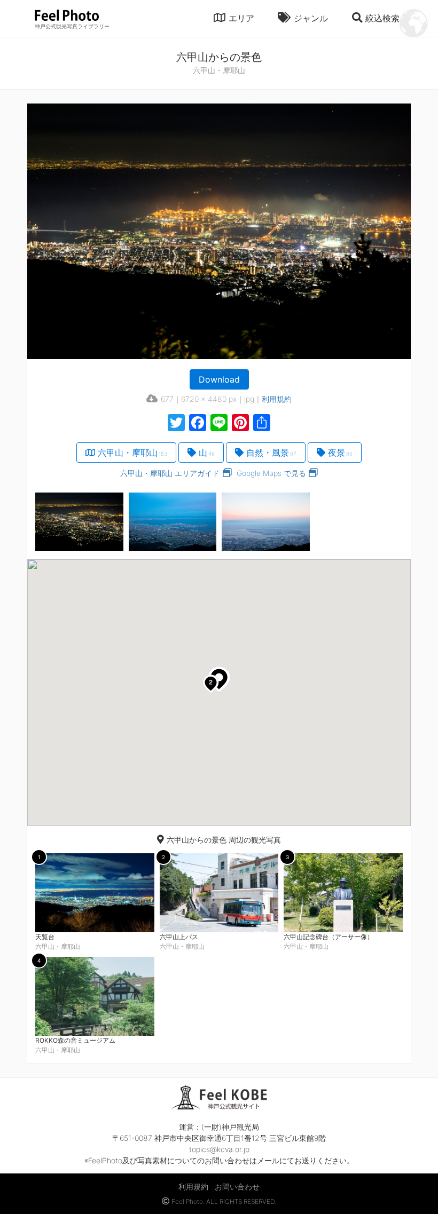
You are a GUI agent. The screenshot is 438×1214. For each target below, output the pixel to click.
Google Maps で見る (271, 473)
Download (219, 379)
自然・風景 (271, 452)
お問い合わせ (237, 1186)
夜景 (340, 452)
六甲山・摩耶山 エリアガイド (170, 473)
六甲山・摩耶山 (132, 452)
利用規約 (277, 398)
